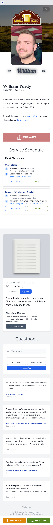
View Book (12, 291)
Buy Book (25, 291)
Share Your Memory (16, 326)
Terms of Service (33, 514)
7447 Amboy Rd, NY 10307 (21, 176)
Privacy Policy (19, 514)
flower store (22, 119)
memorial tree (32, 116)
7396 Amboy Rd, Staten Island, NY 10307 (27, 203)
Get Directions (15, 181)
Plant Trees (37, 181)
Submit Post (26, 368)
